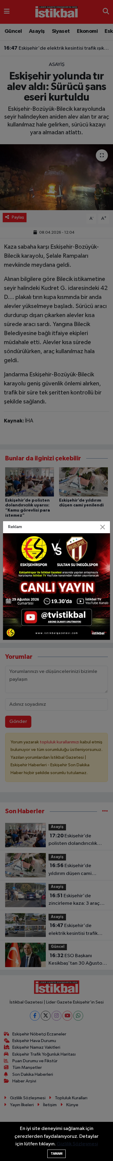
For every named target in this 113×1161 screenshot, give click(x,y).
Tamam (56, 1153)
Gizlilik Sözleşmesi (77, 1144)
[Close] (102, 527)
